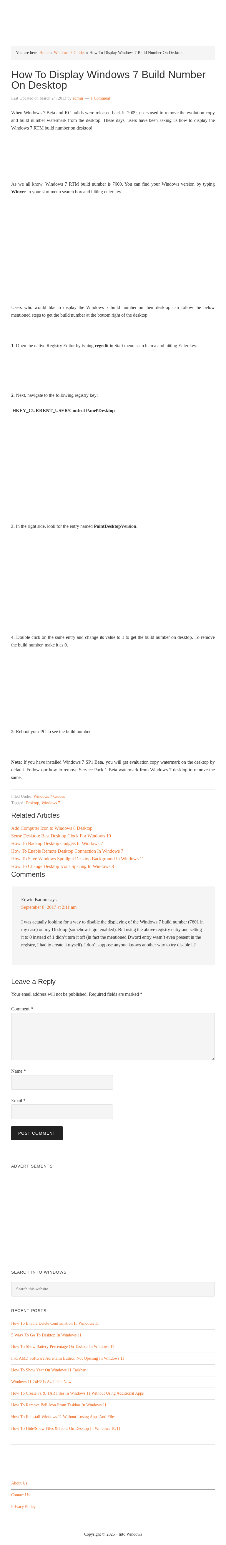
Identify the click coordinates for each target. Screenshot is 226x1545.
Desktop (32, 803)
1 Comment (100, 98)
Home (44, 53)
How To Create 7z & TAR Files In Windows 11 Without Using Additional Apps (77, 1393)
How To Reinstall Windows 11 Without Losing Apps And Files (63, 1417)
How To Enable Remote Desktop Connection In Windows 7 (67, 851)
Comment (22, 1008)
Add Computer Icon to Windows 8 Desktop (51, 828)
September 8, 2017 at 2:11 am (49, 907)
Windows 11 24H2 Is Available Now (41, 1382)
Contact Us (20, 1495)
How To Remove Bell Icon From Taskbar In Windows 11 (59, 1405)
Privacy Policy (23, 1506)
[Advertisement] (113, 260)
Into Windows (113, 9)
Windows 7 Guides (69, 53)
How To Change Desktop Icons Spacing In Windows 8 (62, 866)
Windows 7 (50, 803)
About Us (19, 1483)
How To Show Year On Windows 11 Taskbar (48, 1370)
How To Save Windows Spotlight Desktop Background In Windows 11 (77, 858)
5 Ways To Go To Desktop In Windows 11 (46, 1335)
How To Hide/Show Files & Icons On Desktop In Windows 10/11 (65, 1428)
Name (18, 1071)
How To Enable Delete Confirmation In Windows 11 (55, 1323)
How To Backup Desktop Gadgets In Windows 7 (57, 843)
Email (18, 1100)
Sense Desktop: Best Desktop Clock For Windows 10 (61, 835)
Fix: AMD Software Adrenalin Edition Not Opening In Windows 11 (67, 1358)
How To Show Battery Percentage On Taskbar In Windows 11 (62, 1346)
